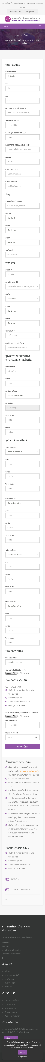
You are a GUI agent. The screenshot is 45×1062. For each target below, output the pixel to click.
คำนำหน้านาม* (10, 72)
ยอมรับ (22, 1052)
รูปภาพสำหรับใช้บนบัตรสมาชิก (15, 670)
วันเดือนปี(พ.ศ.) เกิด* (12, 120)
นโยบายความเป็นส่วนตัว (29, 771)
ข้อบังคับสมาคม (11, 1012)
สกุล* (7, 96)
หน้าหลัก (8, 971)
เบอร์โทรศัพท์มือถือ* (12, 169)
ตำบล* (7, 238)
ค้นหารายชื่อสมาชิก (12, 1016)
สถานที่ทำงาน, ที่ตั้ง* (12, 282)
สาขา (7, 459)
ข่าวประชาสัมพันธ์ (12, 975)
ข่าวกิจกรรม (9, 979)
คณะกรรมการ (10, 1008)
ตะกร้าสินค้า (14, 11)
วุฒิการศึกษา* (10, 366)
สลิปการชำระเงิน (21, 712)
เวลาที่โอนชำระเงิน (11, 733)
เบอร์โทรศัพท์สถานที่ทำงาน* (15, 343)
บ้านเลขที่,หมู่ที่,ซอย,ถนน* (14, 201)
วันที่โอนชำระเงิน (11, 720)
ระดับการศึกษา (10, 447)
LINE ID (8, 157)
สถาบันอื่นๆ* (9, 403)
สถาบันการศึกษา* (11, 391)
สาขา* (7, 379)
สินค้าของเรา (10, 983)
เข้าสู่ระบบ (30, 11)
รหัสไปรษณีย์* (10, 250)
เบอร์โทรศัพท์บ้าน (11, 181)
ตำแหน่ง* (8, 270)
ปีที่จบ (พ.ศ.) (9, 484)
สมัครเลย (9, 1038)
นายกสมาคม (10, 1004)
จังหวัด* (8, 213)
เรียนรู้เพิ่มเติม (22, 1056)
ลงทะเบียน (23, 746)
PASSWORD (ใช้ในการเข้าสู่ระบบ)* (17, 145)
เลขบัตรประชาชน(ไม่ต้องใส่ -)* (16, 108)
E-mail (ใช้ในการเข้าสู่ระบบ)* (15, 133)
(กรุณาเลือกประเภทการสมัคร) (27, 712)
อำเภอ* (8, 225)
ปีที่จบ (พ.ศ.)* (10, 415)
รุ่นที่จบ (7, 427)
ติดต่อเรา (8, 987)
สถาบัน (7, 472)
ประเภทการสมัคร (11, 658)
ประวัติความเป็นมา (12, 1000)
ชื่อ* (6, 84)
